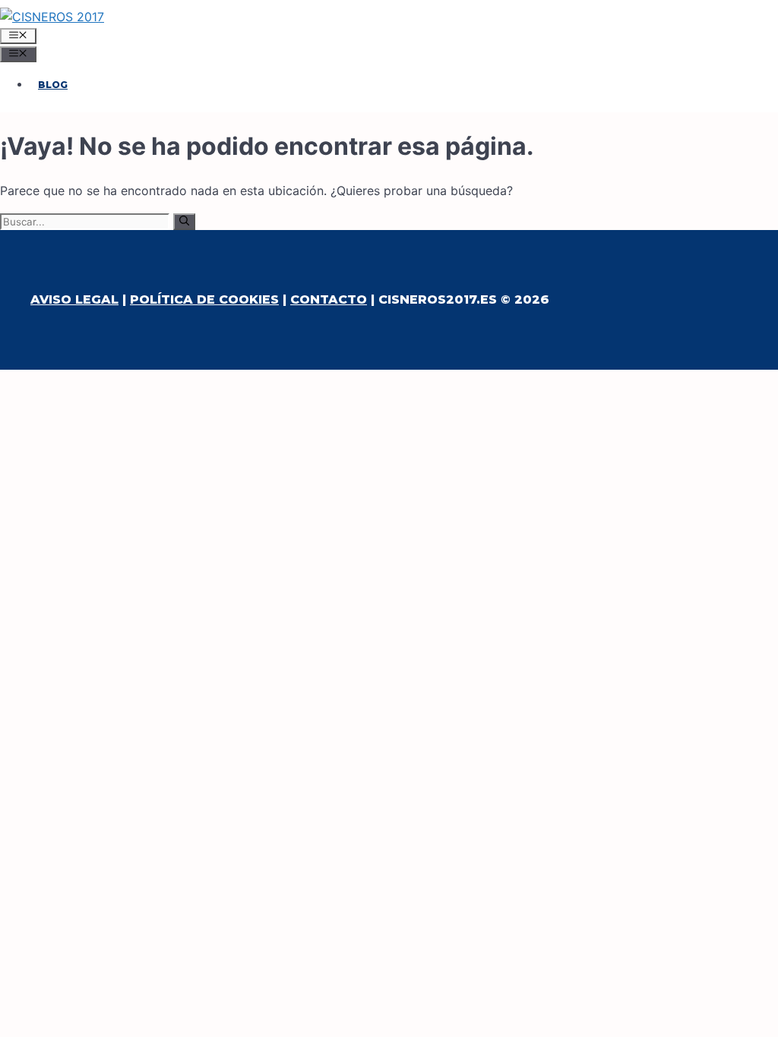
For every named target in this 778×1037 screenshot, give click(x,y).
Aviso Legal (74, 299)
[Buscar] (184, 221)
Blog (53, 84)
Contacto (328, 299)
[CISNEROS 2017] (52, 16)
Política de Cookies (204, 299)
